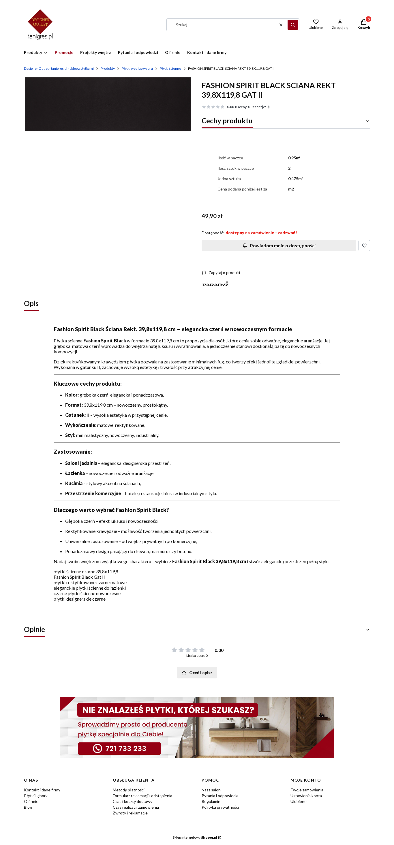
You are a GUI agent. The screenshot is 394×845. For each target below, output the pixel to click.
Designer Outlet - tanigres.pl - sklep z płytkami (59, 68)
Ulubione (298, 801)
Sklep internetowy (195, 837)
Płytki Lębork (36, 795)
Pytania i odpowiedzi (220, 795)
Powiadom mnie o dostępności (283, 245)
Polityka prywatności (220, 807)
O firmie (31, 801)
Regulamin (211, 801)
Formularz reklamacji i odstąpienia (142, 795)
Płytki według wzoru (137, 68)
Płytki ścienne (170, 68)
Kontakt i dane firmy (42, 789)
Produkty (108, 68)
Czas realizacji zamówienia (136, 807)
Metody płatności (129, 789)
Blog (28, 807)
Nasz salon (211, 789)
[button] (293, 25)
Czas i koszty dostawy (132, 801)
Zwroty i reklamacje (130, 812)
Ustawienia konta (306, 795)
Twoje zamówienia (306, 789)
